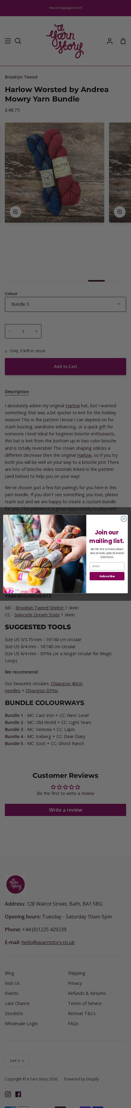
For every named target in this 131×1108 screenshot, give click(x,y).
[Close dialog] (123, 519)
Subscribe (107, 576)
